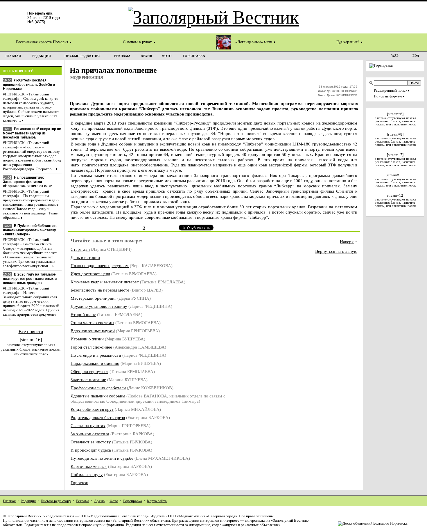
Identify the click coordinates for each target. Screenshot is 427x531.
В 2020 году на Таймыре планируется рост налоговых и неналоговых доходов (30, 278)
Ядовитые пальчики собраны (98, 395)
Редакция (28, 501)
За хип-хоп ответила (90, 433)
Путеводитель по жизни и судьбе (102, 458)
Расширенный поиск (390, 90)
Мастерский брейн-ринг (93, 298)
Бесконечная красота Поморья (42, 42)
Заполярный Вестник (24, 516)
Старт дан (80, 249)
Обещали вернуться (89, 371)
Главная (9, 501)
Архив (99, 501)
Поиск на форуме (388, 96)
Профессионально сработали (98, 387)
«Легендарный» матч (254, 42)
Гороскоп (79, 482)
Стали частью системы (92, 322)
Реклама (82, 501)
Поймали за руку (87, 474)
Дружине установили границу (99, 306)
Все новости (31, 331)
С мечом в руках (138, 42)
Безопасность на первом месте (100, 289)
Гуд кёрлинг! (348, 42)
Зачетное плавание (88, 379)
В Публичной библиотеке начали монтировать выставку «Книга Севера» (30, 230)
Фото (114, 501)
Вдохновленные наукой (93, 330)
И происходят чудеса (91, 449)
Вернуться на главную (336, 251)
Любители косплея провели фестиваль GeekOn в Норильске (29, 84)
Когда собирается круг (92, 409)
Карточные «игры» (89, 466)
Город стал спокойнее (91, 346)
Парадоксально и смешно (95, 363)
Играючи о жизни (87, 338)
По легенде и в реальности (96, 355)
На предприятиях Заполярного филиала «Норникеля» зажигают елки (27, 181)
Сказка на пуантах (88, 425)
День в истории (85, 257)
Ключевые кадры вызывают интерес (105, 281)
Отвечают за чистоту (91, 441)
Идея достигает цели (90, 273)
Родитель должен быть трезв (98, 417)
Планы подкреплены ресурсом (100, 265)
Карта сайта (157, 501)
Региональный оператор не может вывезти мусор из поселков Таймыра (32, 133)
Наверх (347, 241)
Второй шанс (83, 314)
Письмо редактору (56, 501)
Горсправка (132, 501)
